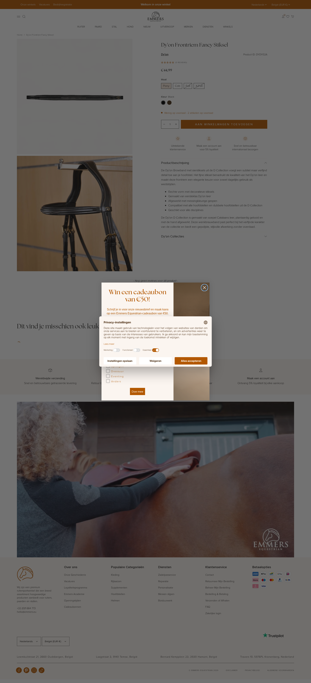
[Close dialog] (204, 287)
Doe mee (137, 391)
